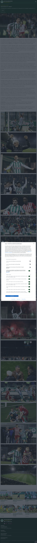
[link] (34, 244)
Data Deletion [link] (13, 299)
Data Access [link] (18, 299)
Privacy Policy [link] (24, 299)
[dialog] (18, 271)
